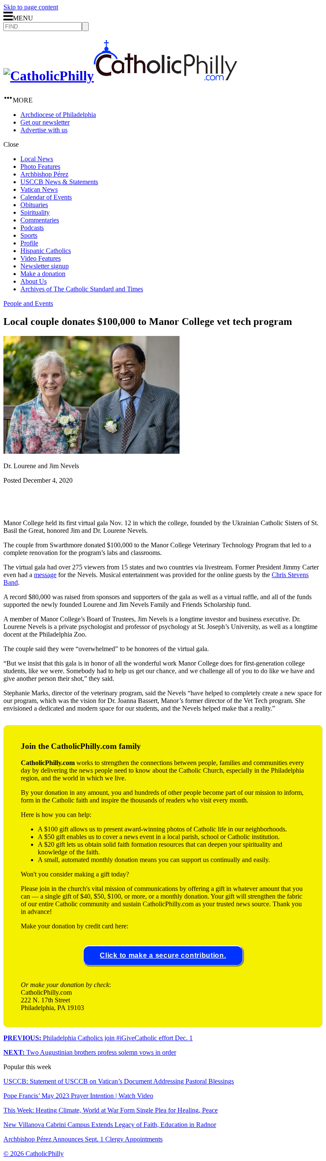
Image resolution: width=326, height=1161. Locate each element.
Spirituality (35, 212)
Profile (29, 243)
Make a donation (42, 273)
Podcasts (32, 227)
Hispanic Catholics (45, 250)
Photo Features (40, 166)
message (45, 574)
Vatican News (39, 189)
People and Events (28, 303)
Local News (36, 158)
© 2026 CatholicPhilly (33, 1153)
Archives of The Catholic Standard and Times (81, 289)
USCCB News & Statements (59, 181)
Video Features (40, 258)
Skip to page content (30, 7)
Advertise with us (43, 130)
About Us (33, 281)
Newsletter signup (44, 266)
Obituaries (34, 204)
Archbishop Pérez (44, 174)
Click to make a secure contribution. (163, 955)
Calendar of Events (46, 197)
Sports (28, 235)
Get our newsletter (45, 122)
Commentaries (39, 220)
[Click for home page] (120, 75)
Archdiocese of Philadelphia (58, 114)
